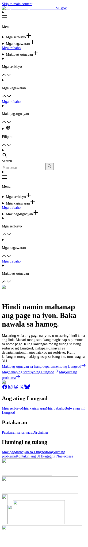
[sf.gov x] (21, 388)
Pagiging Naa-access (57, 456)
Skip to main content (17, 4)
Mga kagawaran (34, 408)
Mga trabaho (11, 48)
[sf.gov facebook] (5, 388)
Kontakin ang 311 (29, 456)
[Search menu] (44, 153)
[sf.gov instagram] (10, 388)
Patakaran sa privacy (17, 432)
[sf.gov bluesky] (27, 388)
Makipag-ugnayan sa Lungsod (24, 452)
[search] (49, 166)
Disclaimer (40, 432)
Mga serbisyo (12, 408)
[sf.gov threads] (16, 388)
